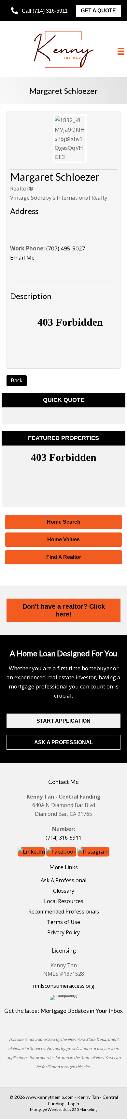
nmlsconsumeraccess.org (63, 985)
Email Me (22, 257)
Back (16, 380)
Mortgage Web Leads (48, 1109)
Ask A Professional (63, 881)
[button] (39, 11)
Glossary (63, 891)
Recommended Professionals (63, 912)
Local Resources (63, 902)
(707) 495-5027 (65, 248)
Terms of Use (63, 922)
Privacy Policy (63, 933)
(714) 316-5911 (63, 837)
